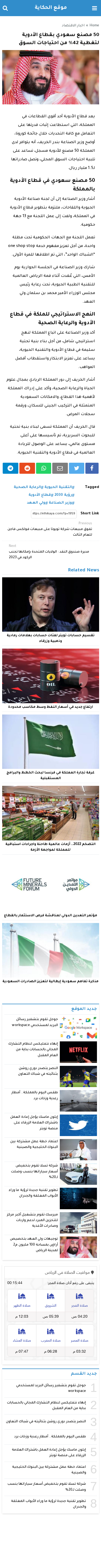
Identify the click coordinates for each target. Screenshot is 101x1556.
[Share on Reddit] (27, 468)
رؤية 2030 (63, 495)
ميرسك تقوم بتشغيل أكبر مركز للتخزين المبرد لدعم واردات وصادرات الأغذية (32, 1220)
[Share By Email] (60, 468)
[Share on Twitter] (76, 468)
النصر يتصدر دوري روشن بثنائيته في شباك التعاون (46, 1422)
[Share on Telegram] (10, 468)
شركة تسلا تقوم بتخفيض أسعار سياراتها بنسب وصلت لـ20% (34, 1171)
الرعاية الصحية (27, 487)
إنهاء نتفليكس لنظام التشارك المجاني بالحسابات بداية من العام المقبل (33, 1050)
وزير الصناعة (60, 503)
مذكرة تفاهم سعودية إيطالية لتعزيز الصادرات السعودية (50, 982)
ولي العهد (36, 503)
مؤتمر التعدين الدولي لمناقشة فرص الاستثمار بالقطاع (50, 916)
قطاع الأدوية (40, 495)
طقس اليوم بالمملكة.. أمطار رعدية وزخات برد (50, 1437)
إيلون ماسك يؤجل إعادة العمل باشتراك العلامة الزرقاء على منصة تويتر (34, 1123)
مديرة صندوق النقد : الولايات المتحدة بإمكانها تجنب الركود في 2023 (49, 552)
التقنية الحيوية (58, 487)
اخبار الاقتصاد (73, 26)
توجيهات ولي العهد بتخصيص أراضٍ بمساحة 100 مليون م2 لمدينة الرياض (34, 1245)
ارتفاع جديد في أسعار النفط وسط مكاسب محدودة (50, 707)
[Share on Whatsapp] (43, 468)
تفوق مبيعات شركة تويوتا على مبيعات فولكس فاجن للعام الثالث (50, 529)
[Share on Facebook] (92, 468)
